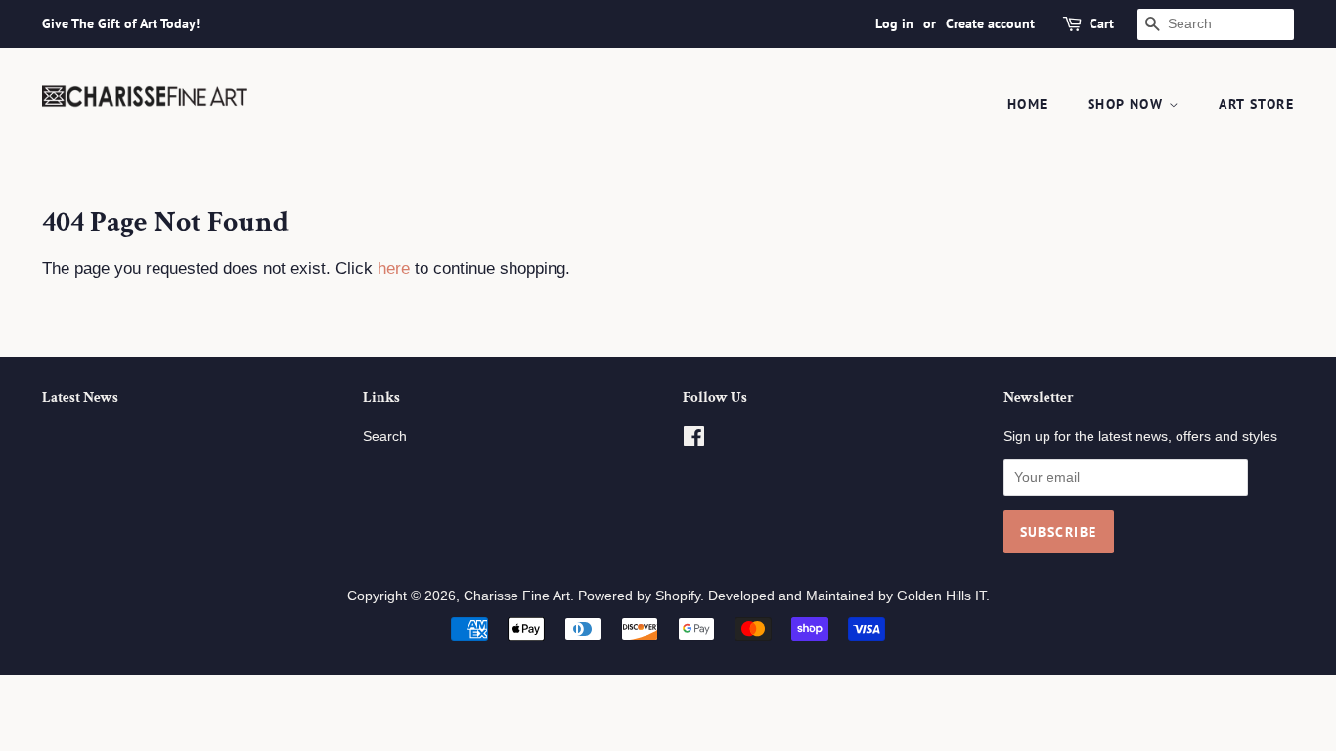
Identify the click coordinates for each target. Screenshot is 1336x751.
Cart (1102, 23)
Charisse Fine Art (517, 595)
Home (1027, 103)
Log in (894, 23)
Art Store (1256, 103)
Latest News (80, 397)
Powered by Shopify (639, 595)
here (394, 268)
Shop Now (1128, 103)
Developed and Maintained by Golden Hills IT (847, 595)
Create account (990, 23)
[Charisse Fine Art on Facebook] (694, 440)
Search (385, 436)
